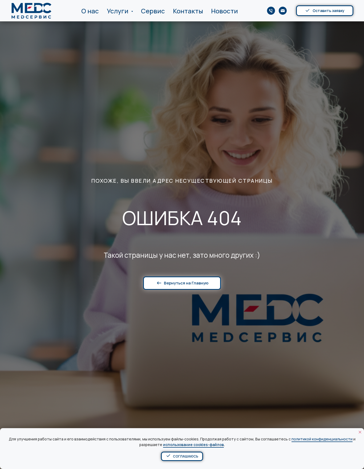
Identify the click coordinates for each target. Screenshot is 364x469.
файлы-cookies (185, 438)
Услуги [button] (118, 10)
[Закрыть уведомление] (360, 432)
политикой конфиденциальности (322, 438)
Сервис (153, 10)
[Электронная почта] (283, 11)
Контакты (188, 10)
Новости (224, 10)
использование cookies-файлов (193, 444)
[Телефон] (271, 11)
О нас (90, 10)
